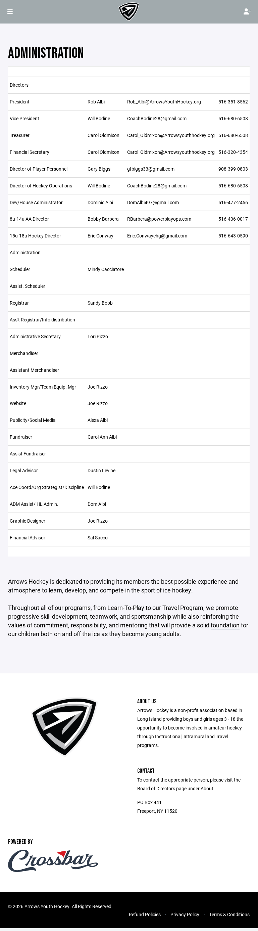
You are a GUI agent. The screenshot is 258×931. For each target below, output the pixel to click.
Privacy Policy (184, 914)
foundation (225, 625)
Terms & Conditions (229, 914)
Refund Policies (145, 914)
